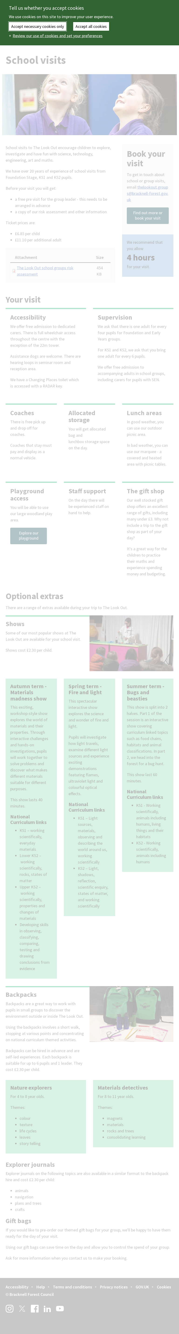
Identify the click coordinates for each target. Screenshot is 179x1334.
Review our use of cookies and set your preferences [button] (58, 35)
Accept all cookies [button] (91, 26)
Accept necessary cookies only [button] (37, 26)
